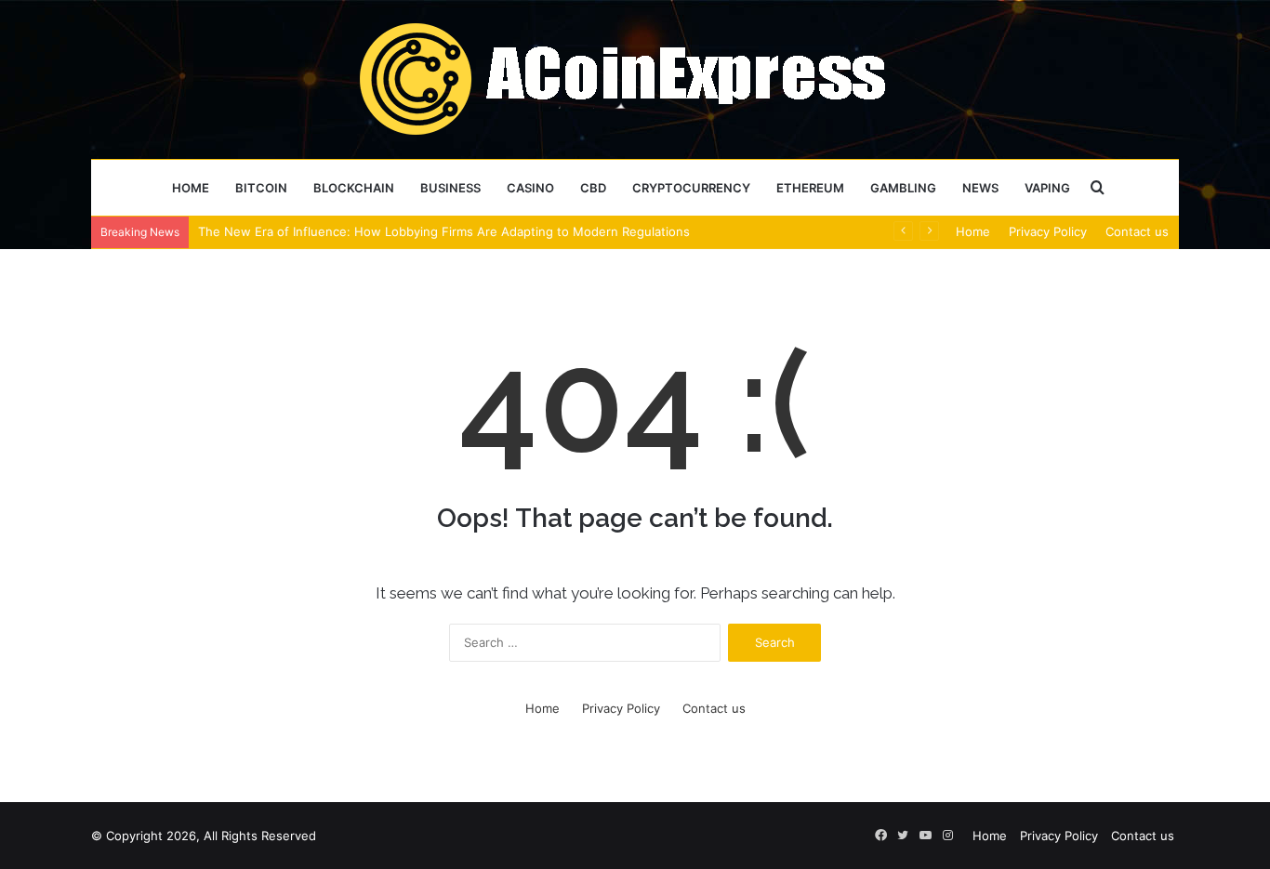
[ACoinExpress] (635, 79)
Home (190, 187)
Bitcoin (261, 187)
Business (450, 187)
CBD (593, 187)
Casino (530, 187)
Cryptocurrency (691, 187)
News (980, 187)
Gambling (903, 187)
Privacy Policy (1048, 231)
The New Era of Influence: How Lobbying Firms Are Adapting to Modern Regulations (444, 231)
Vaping (1047, 187)
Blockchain (353, 187)
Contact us (1137, 231)
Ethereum (810, 187)
